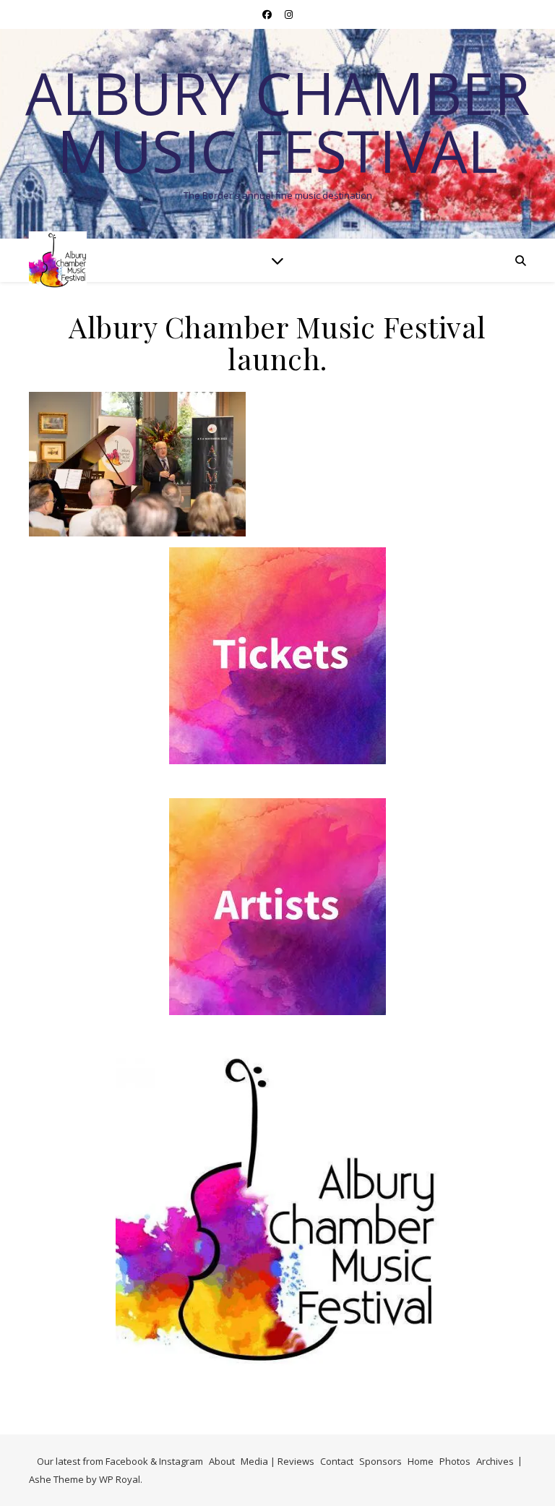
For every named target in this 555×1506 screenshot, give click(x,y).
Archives (495, 1461)
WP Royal (119, 1479)
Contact (336, 1461)
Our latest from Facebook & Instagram (120, 1461)
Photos (454, 1461)
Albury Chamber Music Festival (277, 121)
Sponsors (380, 1461)
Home (421, 1461)
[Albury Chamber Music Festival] (58, 260)
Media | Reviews (277, 1461)
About (222, 1461)
